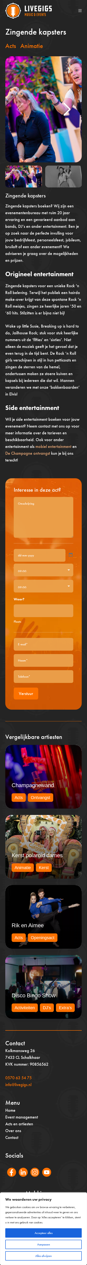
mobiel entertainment (53, 446)
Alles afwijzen (43, 1256)
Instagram (33, 1178)
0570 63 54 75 (18, 1078)
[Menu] (80, 10)
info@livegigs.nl (18, 1084)
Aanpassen (43, 1244)
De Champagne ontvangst (27, 453)
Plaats (17, 621)
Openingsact (42, 937)
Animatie (31, 46)
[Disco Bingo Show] (43, 987)
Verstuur (26, 693)
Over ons (13, 1130)
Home (10, 1110)
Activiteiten (25, 1007)
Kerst (44, 867)
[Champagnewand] (43, 777)
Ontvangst (40, 797)
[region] (43, 1228)
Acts (10, 46)
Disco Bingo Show (34, 995)
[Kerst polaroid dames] (43, 847)
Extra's (65, 1007)
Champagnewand (33, 785)
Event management (21, 1117)
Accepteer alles (44, 1233)
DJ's (47, 1007)
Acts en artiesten (19, 1124)
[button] (67, 109)
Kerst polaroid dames (37, 855)
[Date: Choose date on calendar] (70, 554)
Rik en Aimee (28, 925)
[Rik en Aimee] (43, 917)
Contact (11, 1137)
